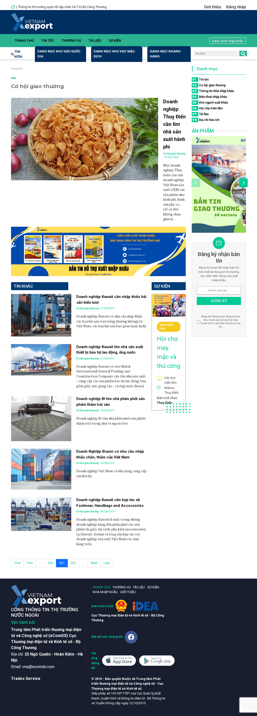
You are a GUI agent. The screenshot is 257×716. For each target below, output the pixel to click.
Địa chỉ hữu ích (205, 120)
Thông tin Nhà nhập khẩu (213, 91)
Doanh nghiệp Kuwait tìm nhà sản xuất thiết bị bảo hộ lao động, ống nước (109, 350)
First (17, 563)
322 (73, 563)
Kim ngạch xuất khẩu (210, 102)
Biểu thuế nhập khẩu (209, 97)
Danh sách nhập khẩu (227, 41)
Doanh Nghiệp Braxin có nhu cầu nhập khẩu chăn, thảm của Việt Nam (110, 454)
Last (107, 563)
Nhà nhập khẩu (105, 592)
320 (50, 563)
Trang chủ (24, 40)
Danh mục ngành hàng (165, 53)
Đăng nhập (236, 7)
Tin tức (47, 40)
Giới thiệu (212, 7)
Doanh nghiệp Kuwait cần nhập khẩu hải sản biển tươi (111, 299)
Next (94, 563)
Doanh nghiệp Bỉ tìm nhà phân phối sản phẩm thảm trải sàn (110, 401)
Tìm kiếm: (18, 54)
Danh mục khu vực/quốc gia (59, 53)
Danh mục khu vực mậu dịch (114, 53)
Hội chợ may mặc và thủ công (168, 352)
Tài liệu (95, 40)
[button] (242, 183)
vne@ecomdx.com (38, 666)
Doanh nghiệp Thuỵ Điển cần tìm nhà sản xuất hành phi (174, 124)
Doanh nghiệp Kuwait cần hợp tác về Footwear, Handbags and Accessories (110, 503)
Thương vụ (71, 40)
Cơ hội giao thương (208, 85)
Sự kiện (115, 40)
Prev (30, 563)
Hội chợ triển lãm (207, 108)
